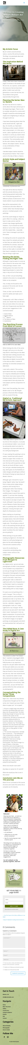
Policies (5, 1014)
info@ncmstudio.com (8, 997)
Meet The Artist (7, 1006)
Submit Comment (18, 973)
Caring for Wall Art (7, 1012)
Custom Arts (6, 1010)
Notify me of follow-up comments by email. (14, 967)
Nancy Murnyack (7, 20)
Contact (5, 1018)
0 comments (11, 21)
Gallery (4, 1008)
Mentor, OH (6, 994)
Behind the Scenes (16, 20)
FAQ (4, 1016)
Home (4, 1004)
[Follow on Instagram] (7, 1037)
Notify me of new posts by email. (11, 969)
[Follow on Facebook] (4, 1037)
